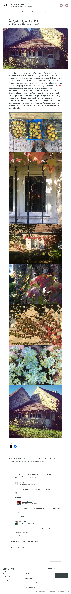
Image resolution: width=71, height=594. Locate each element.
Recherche (61, 575)
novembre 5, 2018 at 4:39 (27, 484)
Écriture (53, 458)
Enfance (18, 461)
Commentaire (55, 560)
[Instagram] (66, 5)
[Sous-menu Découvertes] (48, 11)
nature (34, 461)
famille (24, 461)
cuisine (13, 461)
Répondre (18, 497)
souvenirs (40, 461)
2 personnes (25, 532)
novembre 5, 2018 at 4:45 (30, 503)
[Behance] (61, 5)
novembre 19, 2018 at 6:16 (27, 523)
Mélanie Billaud (17, 4)
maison (29, 461)
